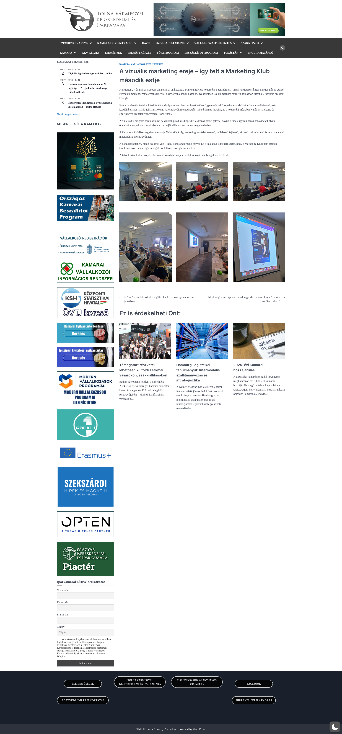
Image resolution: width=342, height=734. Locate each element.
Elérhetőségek (83, 683)
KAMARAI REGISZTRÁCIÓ (115, 43)
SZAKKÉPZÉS (250, 43)
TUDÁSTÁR (231, 52)
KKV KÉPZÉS (90, 52)
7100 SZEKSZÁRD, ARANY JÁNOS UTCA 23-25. (197, 682)
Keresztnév (62, 602)
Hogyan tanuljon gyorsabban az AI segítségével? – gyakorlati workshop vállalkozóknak (87, 88)
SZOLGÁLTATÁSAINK (170, 43)
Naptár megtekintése (67, 114)
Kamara (124, 64)
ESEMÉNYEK (113, 52)
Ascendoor (170, 729)
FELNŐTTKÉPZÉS (139, 52)
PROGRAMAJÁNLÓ (260, 52)
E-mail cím (62, 614)
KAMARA (66, 52)
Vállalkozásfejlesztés (147, 64)
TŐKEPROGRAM (168, 52)
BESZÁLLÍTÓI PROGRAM (201, 52)
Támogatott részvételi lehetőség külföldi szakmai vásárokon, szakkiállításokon (143, 370)
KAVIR (146, 43)
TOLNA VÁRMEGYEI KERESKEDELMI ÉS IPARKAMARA (140, 682)
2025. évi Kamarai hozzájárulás (248, 367)
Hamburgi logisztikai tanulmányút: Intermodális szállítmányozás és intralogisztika (198, 372)
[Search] (282, 48)
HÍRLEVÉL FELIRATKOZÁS (254, 700)
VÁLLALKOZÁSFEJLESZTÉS (213, 43)
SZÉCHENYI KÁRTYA (74, 43)
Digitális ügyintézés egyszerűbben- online (90, 73)
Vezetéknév (62, 590)
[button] (335, 727)
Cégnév (60, 626)
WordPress (199, 729)
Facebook (254, 683)
